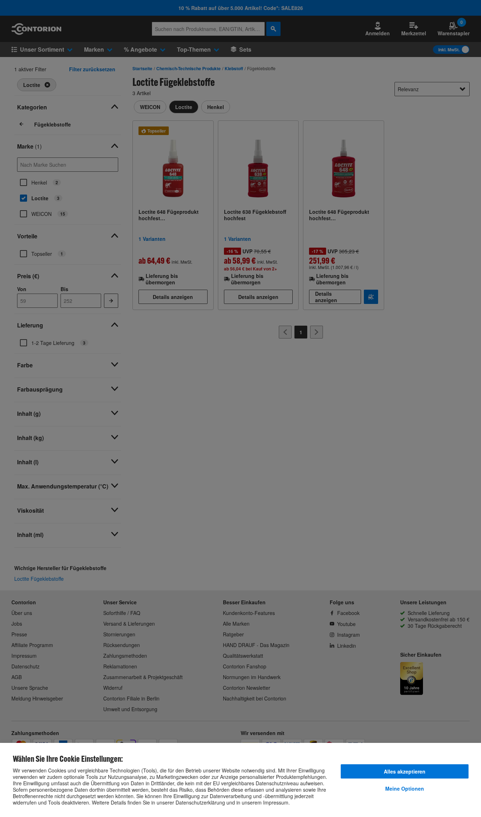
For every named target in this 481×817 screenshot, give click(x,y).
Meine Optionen (404, 788)
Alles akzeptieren (404, 771)
